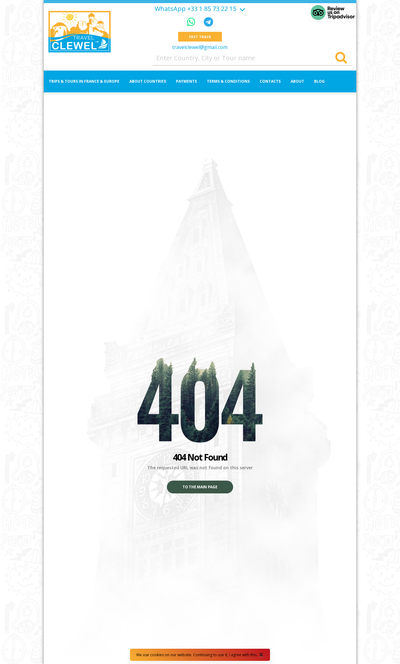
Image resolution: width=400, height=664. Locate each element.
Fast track (200, 36)
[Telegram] (208, 21)
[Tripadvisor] (332, 12)
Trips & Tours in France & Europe (84, 81)
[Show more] (241, 8)
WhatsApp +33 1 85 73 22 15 (195, 9)
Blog (319, 81)
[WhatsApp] (192, 21)
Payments (186, 81)
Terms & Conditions (228, 81)
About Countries (147, 81)
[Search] (341, 58)
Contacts (270, 81)
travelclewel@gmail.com (200, 47)
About (297, 81)
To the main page (199, 487)
